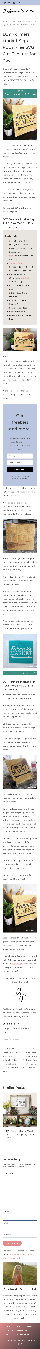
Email (7, 1223)
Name (7, 1211)
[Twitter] (9, 3)
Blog (10, 1330)
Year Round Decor (11, 1039)
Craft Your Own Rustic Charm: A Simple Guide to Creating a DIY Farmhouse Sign (10, 1059)
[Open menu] (35, 2)
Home (9, 1326)
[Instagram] (14, 3)
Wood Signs (17, 963)
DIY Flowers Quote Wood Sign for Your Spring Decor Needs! (19, 1134)
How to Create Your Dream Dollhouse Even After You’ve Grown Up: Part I (30, 1059)
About (18, 1326)
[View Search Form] (20, 2)
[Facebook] (5, 3)
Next (34, 1118)
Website (8, 1235)
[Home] (3, 21)
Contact (29, 1326)
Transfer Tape (16, 263)
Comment (9, 1173)
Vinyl (11, 256)
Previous (5, 1118)
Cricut (26, 278)
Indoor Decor (9, 29)
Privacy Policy (24, 1330)
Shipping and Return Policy (20, 1334)
